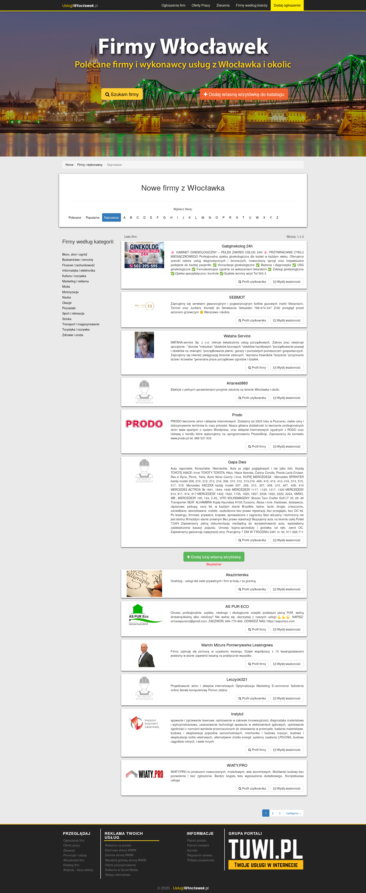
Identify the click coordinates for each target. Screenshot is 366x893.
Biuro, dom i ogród (74, 254)
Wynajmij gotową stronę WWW (125, 860)
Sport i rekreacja (73, 313)
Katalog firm (71, 865)
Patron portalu (196, 840)
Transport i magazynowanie (80, 324)
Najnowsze (111, 217)
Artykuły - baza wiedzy (78, 870)
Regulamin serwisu (200, 855)
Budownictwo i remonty (77, 259)
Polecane (75, 217)
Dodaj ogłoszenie (287, 5)
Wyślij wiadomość (288, 281)
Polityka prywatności (200, 860)
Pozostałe (69, 308)
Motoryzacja (70, 292)
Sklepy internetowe (117, 874)
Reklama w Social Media (121, 870)
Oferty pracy (71, 845)
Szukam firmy (124, 94)
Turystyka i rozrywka (76, 329)
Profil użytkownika (253, 281)
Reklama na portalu (118, 845)
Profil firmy (258, 367)
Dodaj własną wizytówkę (245, 94)
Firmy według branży (252, 5)
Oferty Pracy (201, 5)
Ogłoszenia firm (173, 5)
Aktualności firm (74, 860)
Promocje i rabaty (75, 855)
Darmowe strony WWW (120, 850)
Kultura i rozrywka (74, 276)
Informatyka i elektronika (78, 270)
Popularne (93, 217)
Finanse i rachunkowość (78, 265)
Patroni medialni (198, 845)
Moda (66, 286)
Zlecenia (223, 5)
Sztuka (66, 319)
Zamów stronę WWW (119, 855)
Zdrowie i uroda (72, 335)
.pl (80, 5)
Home (69, 164)
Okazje (67, 303)
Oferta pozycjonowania (120, 865)
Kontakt (192, 850)
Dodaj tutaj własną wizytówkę (215, 556)
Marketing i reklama (75, 281)
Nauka (66, 297)
